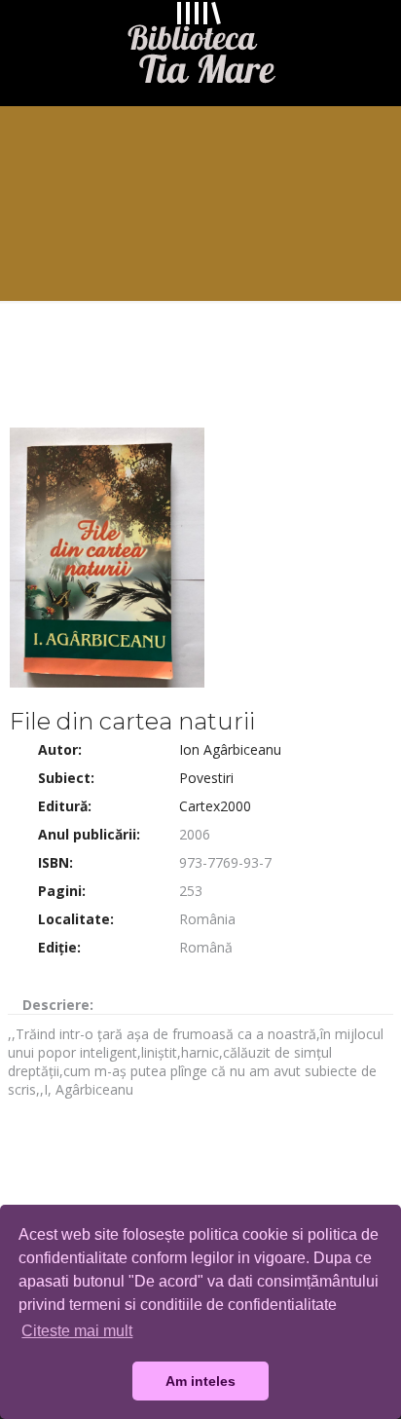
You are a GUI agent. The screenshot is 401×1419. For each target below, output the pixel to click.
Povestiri (206, 777)
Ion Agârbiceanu (230, 749)
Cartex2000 (215, 806)
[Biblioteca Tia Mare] (200, 47)
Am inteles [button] (200, 1381)
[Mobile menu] (374, 39)
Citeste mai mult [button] (76, 1331)
